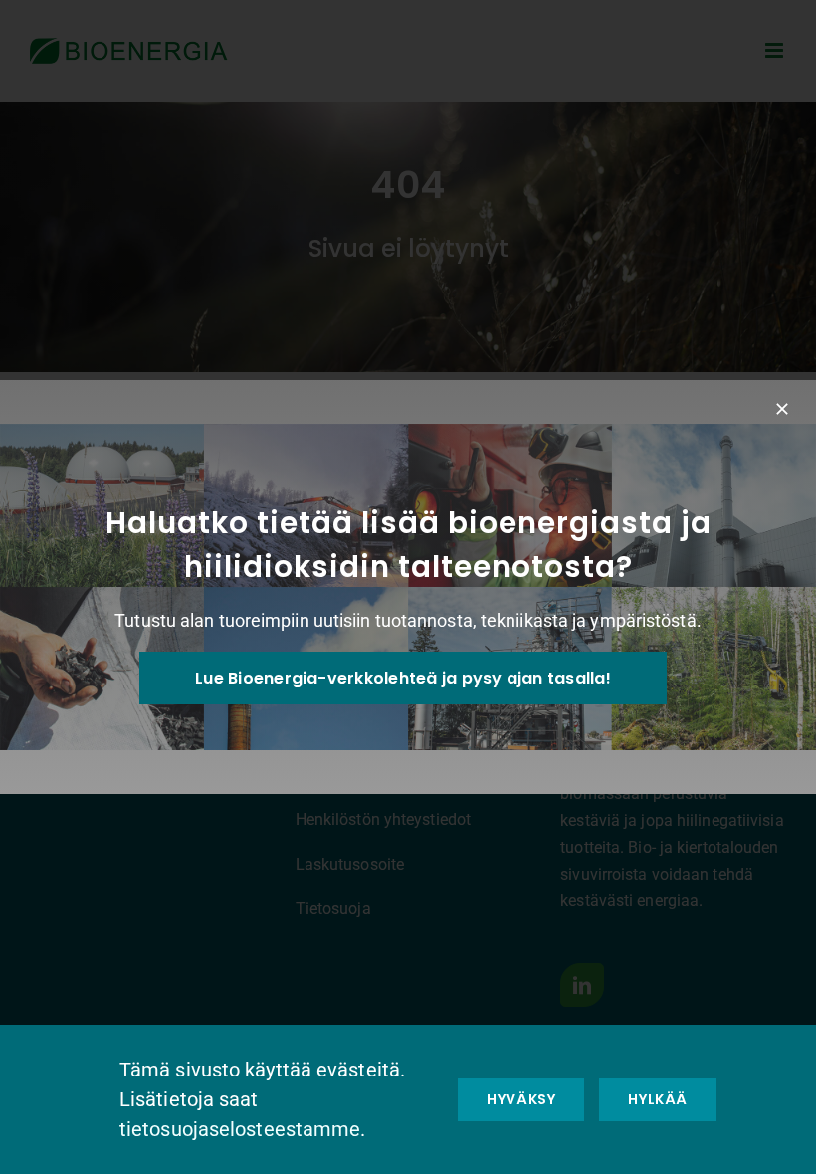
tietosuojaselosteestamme (239, 1129)
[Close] (782, 409)
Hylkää (658, 1099)
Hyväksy (521, 1099)
